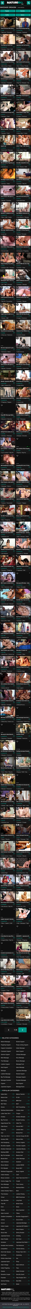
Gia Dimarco (5, 166)
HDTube (3, 635)
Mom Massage (5, 1057)
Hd (28, 82)
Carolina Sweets (21, 335)
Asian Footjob (7, 1239)
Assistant (23, 1161)
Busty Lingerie (23, 1171)
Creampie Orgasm (6, 1051)
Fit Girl (23, 1097)
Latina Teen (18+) (7, 1113)
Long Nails (23, 1200)
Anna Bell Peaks (21, 200)
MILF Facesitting (23, 1107)
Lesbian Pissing (23, 1194)
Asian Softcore (23, 1264)
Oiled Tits (23, 1123)
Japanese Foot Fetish (23, 1242)
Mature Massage (5, 1041)
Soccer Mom (23, 1219)
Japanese (19, 570)
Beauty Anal (23, 1155)
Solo (7, 1132)
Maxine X (4, 419)
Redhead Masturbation (7, 1111)
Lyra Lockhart (5, 452)
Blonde (19, 234)
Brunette (10, 32)
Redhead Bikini (23, 1187)
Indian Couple (7, 1226)
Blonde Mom (7, 1158)
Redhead (25, 32)
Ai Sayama (19, 251)
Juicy (27, 805)
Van (23, 1258)
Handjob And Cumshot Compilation (7, 1246)
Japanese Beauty (23, 1149)
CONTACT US (26, 1307)
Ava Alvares (4, 906)
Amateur (4, 49)
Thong (22, 66)
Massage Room (20, 1086)
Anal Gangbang (7, 1142)
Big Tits (19, 82)
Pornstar (10, 284)
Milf (12, 49)
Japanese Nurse (7, 1235)
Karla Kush (4, 150)
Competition (7, 1248)
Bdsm (3, 839)
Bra (18, 66)
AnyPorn (19, 64)
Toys (8, 990)
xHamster (19, 30)
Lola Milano (4, 1024)
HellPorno (4, 282)
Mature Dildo (23, 1139)
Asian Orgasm (20, 1051)
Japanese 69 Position (23, 1226)
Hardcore (24, 116)
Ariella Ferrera (20, 889)
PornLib (19, 80)
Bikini (9, 351)
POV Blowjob (7, 1168)
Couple (19, 116)
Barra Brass (4, 66)
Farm (7, 1206)
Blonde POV (23, 1132)
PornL (3, 265)
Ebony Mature (7, 1165)
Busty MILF (23, 1168)
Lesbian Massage (5, 1073)
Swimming (23, 1255)
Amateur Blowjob (23, 1116)
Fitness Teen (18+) (23, 1252)
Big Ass (3, 200)
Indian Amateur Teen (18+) (7, 1191)
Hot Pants (7, 1255)
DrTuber (19, 249)
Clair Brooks (5, 957)
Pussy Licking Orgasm (22, 1045)
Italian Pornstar (23, 1271)
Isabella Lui (20, 553)
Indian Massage (20, 1048)
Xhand (3, 417)
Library (7, 1219)
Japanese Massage (21, 1070)
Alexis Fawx (5, 654)
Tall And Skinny (23, 1248)
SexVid (19, 131)
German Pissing (7, 1281)
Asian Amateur (7, 1161)
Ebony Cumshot (7, 1178)
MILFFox (19, 366)
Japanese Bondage (23, 1223)
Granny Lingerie (23, 1142)
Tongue (23, 1113)
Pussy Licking (5, 1007)
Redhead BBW (7, 1152)
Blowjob (19, 32)
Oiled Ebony (7, 1126)
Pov (25, 906)
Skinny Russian (23, 1232)
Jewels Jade (20, 402)
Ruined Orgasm (20, 1041)
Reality (26, 66)
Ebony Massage (20, 1061)
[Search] (28, 3)
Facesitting (9, 301)
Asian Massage (20, 1067)
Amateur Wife (7, 1139)
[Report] (14, 30)
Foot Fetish (25, 486)
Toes (23, 1268)
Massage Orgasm (21, 1077)
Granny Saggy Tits (7, 1181)
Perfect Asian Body (7, 1258)
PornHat (4, 148)
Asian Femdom (7, 1187)
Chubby (7, 1116)
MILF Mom (7, 1104)
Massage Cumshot (6, 1080)
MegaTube (4, 64)
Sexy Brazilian (7, 1200)
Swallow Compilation (7, 1216)
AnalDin (19, 467)
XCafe (3, 501)
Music (23, 1206)
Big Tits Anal (7, 1120)
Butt (18, 536)
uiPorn (19, 97)
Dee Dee (10, 419)
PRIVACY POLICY (12, 1307)
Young (18, 49)
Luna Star (4, 234)
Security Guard (23, 1274)
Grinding (23, 1235)
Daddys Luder (5, 267)
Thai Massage (4, 1061)
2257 (21, 1307)
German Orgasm (5, 1054)
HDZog (3, 131)
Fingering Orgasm (6, 1045)
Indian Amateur (7, 1174)
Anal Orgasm (4, 1067)
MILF (23, 1104)
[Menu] (2, 3)
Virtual (7, 1197)
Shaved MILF (23, 1126)
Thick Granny (23, 1184)
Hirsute (7, 1210)
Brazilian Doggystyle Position (23, 1217)
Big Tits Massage (5, 1077)
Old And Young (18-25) (23, 1136)
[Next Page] (22, 1029)
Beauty (22, 166)
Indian (10, 217)
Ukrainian (7, 1242)
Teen (18, 990)
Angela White (20, 385)
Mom (8, 183)
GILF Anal (23, 1239)
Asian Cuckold (7, 1213)
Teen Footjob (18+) (23, 1277)
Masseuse (23, 419)
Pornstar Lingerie (23, 1145)
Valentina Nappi (21, 671)
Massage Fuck (20, 1064)
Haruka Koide (5, 251)
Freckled (7, 1277)
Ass (18, 99)
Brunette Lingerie (7, 1145)
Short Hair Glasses (7, 1252)
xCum (3, 585)
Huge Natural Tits (7, 1123)
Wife (18, 839)
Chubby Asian (23, 1110)
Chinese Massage (21, 1054)
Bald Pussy (7, 1100)
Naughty (4, 889)
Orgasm (24, 49)
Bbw (3, 217)
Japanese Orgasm (6, 1086)
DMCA (18, 1307)
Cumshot (9, 82)
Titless (23, 1213)
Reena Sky (4, 721)
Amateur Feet (23, 1152)
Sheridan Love (5, 536)
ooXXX (18, 232)
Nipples (9, 402)
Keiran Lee (11, 654)
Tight (27, 923)
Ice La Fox (4, 620)
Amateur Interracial (7, 1149)
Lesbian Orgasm (5, 1064)
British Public (23, 1203)
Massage (10, 150)
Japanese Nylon (7, 1261)
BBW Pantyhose (23, 1197)
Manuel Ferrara (21, 704)
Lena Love (19, 906)
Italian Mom (7, 1094)
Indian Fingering (7, 1268)
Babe (10, 66)
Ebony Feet (7, 1232)
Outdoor (4, 503)
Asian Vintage (7, 1264)
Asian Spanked (23, 1210)
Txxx (3, 30)
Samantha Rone (21, 872)
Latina (25, 133)
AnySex (19, 164)
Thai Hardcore (23, 1245)
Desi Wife (23, 1281)
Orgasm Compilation (6, 1048)
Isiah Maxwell (5, 603)
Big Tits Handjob (7, 1155)
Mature (9, 469)
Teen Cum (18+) (7, 1136)
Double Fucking (23, 1120)
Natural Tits (26, 368)
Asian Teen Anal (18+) (23, 1178)
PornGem (4, 904)
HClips (3, 114)
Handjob (9, 704)
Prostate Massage (21, 1080)
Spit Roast (7, 1284)
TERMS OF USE (5, 1307)
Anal (8, 49)
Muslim (7, 1229)
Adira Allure (20, 150)
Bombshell (9, 503)
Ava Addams (5, 553)
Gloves (7, 1107)
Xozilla (19, 47)
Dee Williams (20, 217)
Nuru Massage (20, 1057)
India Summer (20, 351)
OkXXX (18, 349)
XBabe (3, 299)
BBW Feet (23, 1100)
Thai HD (7, 1203)
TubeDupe (19, 803)
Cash (23, 1174)
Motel (23, 1284)
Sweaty (7, 1271)
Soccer (7, 1223)
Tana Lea (4, 335)
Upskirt (7, 923)
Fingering (26, 251)
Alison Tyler (20, 133)
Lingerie (26, 1007)
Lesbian (22, 99)
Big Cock (4, 32)
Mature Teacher (23, 1094)
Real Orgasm (19, 1083)
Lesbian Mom (23, 1129)
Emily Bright (5, 872)
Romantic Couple (7, 1274)
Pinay (23, 1261)
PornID (3, 232)
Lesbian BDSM (23, 1165)
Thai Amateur (7, 1194)
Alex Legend (20, 688)
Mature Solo (7, 1097)
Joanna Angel (20, 788)
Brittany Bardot (5, 688)
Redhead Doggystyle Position (7, 1172)
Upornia (19, 181)
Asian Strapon (23, 1229)
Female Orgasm (20, 1073)
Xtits (18, 501)
